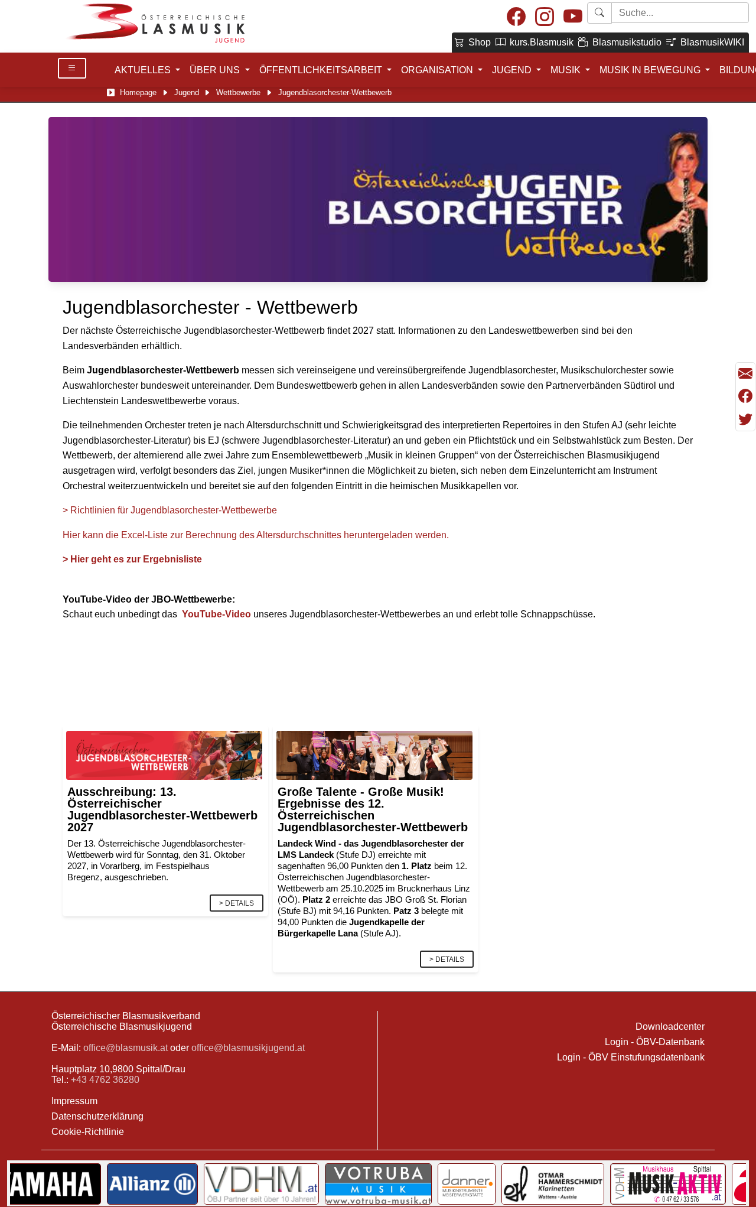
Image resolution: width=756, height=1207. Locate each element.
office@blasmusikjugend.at (248, 1048)
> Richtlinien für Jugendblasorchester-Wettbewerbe (170, 510)
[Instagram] (544, 17)
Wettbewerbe (238, 92)
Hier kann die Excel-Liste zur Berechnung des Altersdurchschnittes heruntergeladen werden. (257, 535)
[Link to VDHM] (261, 1184)
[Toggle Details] (72, 68)
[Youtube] (572, 17)
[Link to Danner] (467, 1184)
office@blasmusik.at (125, 1048)
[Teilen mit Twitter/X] (745, 419)
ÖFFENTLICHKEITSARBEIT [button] (321, 70)
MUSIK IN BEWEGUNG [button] (651, 70)
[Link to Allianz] (152, 1184)
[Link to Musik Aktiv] (668, 1184)
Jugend (186, 92)
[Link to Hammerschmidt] (552, 1184)
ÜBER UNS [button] (216, 70)
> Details (236, 903)
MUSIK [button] (566, 70)
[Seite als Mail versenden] (745, 374)
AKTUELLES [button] (144, 70)
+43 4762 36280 (105, 1080)
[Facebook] (516, 17)
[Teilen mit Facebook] (745, 396)
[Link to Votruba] (378, 1184)
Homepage (138, 92)
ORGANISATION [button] (438, 70)
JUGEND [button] (513, 70)
